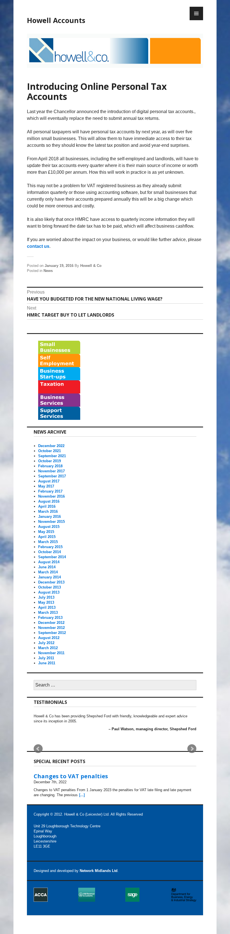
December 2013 (51, 582)
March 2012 (48, 648)
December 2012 (51, 623)
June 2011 (46, 663)
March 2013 (48, 612)
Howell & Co (91, 266)
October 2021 (49, 451)
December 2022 (51, 446)
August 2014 (48, 562)
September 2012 (52, 633)
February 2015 (50, 547)
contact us (38, 246)
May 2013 (46, 602)
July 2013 (46, 597)
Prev (38, 748)
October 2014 (49, 552)
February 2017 (50, 491)
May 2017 (46, 486)
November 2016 (51, 496)
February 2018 (50, 466)
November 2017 (51, 471)
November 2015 (51, 521)
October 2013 (49, 587)
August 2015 (48, 527)
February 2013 (50, 617)
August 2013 (48, 592)
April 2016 (47, 506)
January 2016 (49, 516)
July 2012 (46, 643)
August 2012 (48, 638)
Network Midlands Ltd (99, 871)
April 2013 (47, 607)
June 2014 (47, 567)
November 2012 (51, 628)
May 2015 (46, 532)
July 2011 (46, 658)
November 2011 (51, 653)
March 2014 (48, 572)
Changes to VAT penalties (71, 776)
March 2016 (48, 511)
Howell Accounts (56, 20)
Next (191, 748)
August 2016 (48, 501)
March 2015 (48, 542)
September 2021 (52, 456)
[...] (82, 795)
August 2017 (48, 481)
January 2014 (49, 577)
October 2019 (49, 461)
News (48, 271)
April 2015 (47, 537)
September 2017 (52, 476)
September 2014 (52, 557)
